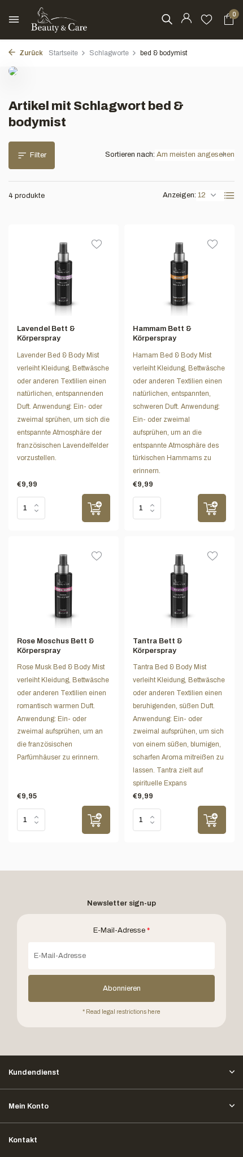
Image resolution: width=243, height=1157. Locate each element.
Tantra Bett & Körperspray (158, 646)
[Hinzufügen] (96, 508)
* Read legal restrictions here (121, 1012)
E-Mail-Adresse (121, 930)
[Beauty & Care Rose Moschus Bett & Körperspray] (63, 586)
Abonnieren (122, 988)
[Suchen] (166, 19)
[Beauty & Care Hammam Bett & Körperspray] (179, 274)
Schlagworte (109, 53)
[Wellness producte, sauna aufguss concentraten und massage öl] (59, 20)
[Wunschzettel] (206, 20)
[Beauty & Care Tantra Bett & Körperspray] (179, 586)
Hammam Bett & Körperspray (162, 333)
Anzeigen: (179, 195)
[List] (229, 196)
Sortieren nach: (130, 154)
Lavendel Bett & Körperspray (46, 333)
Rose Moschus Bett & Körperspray (55, 646)
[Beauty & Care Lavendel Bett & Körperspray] (63, 274)
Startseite (63, 53)
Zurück (30, 53)
